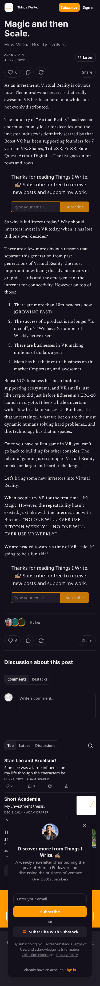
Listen (88, 57)
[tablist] (27, 679)
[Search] (90, 745)
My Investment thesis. (24, 806)
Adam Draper (15, 55)
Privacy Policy (67, 954)
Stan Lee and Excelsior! (30, 760)
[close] (84, 825)
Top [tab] (10, 745)
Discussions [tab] (45, 745)
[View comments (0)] (28, 72)
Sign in (89, 7)
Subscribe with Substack (53, 931)
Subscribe (69, 7)
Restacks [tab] (39, 679)
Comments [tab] (16, 679)
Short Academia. (23, 799)
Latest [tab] (24, 745)
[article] (50, 773)
